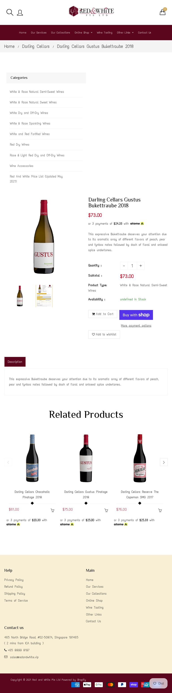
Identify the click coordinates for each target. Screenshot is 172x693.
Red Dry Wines (19, 144)
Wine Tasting (94, 607)
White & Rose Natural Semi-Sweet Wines (37, 91)
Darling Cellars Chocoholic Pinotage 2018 (32, 494)
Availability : (96, 299)
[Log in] (20, 13)
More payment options (136, 326)
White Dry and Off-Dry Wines (29, 113)
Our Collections (96, 594)
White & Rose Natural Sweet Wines (33, 102)
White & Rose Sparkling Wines (30, 123)
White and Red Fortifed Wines (30, 134)
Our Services (94, 587)
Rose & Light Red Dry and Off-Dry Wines (37, 155)
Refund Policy (13, 587)
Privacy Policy (14, 580)
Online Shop (94, 600)
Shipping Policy (14, 594)
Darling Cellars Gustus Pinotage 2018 (86, 494)
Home (9, 46)
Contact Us (93, 621)
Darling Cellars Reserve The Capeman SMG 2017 (140, 494)
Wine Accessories (21, 166)
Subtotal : (95, 275)
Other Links (94, 614)
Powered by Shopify (74, 679)
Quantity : (94, 265)
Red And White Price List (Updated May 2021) (36, 179)
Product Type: (97, 285)
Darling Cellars (35, 46)
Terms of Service (16, 600)
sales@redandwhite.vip (24, 657)
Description (15, 362)
